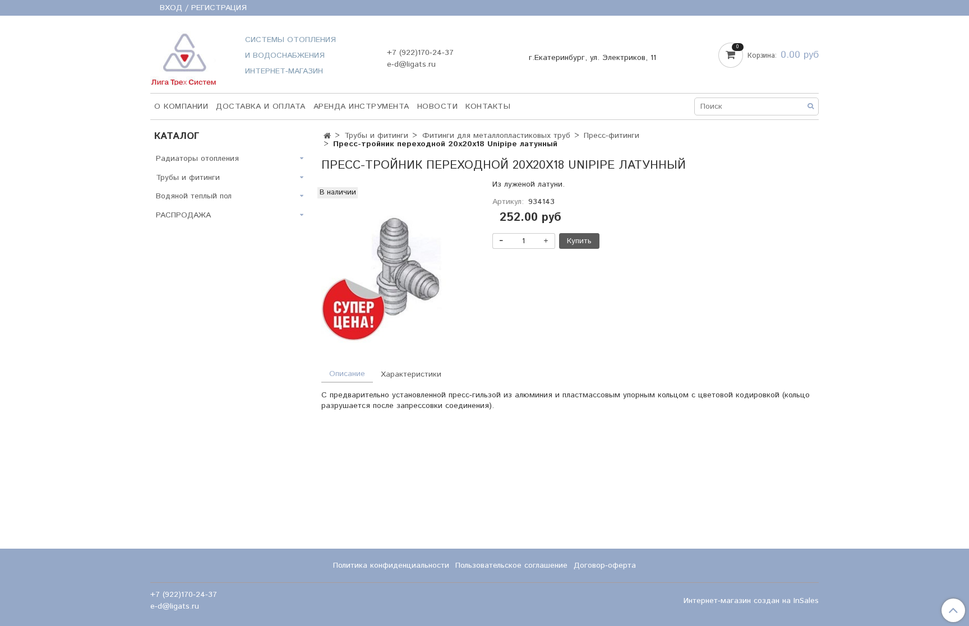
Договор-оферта (605, 565)
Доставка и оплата (261, 106)
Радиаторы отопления (197, 158)
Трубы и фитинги (376, 135)
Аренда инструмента (361, 106)
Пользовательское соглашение (511, 565)
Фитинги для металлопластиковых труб (496, 135)
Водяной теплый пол (194, 196)
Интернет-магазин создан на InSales (751, 601)
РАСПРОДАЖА (183, 215)
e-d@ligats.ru (411, 64)
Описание (347, 373)
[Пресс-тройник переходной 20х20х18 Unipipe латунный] (399, 264)
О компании (181, 106)
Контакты (487, 106)
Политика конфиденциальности (391, 565)
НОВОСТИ (437, 106)
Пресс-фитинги (611, 135)
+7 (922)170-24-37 (420, 52)
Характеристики (411, 374)
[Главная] (327, 136)
